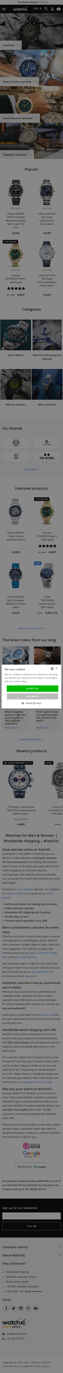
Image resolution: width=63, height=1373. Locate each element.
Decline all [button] (32, 696)
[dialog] (31, 686)
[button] (31, 703)
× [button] (56, 668)
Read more (33, 681)
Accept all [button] (32, 688)
